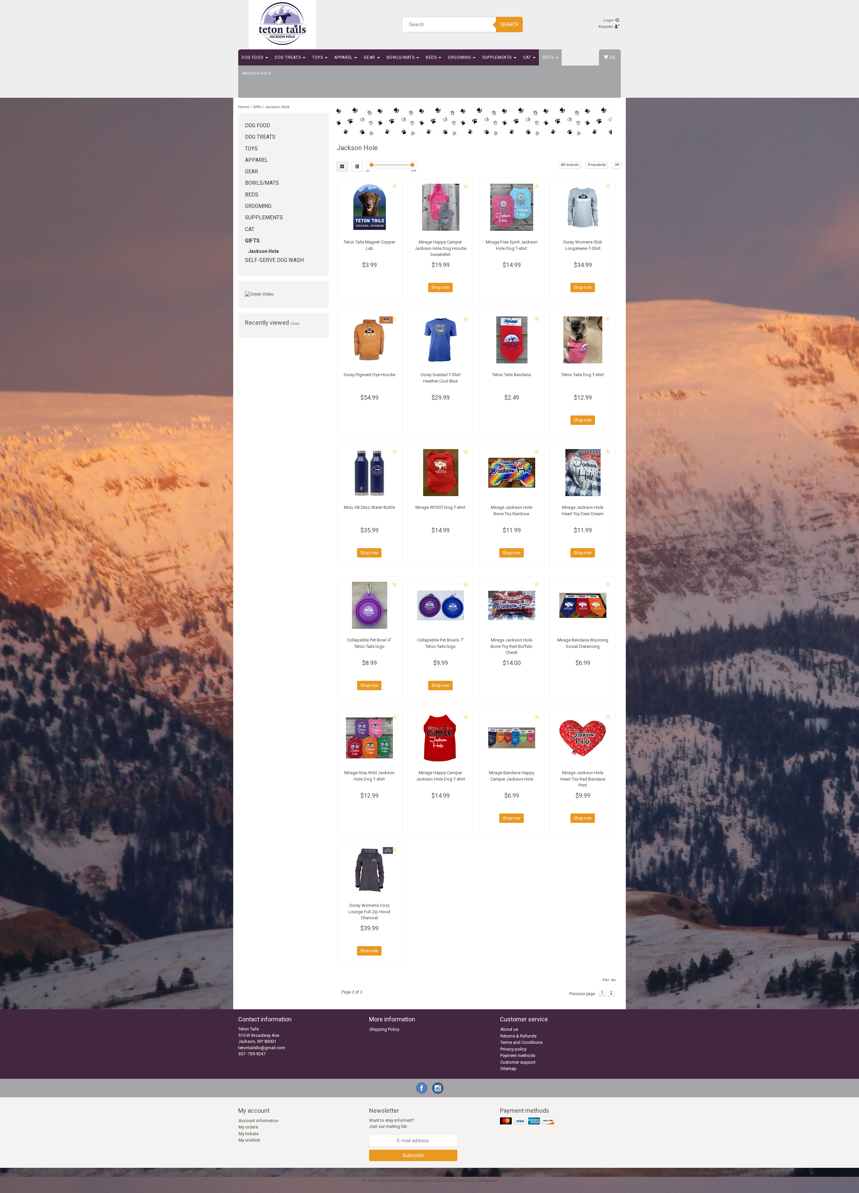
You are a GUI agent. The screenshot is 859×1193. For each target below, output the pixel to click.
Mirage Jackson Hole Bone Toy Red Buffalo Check (512, 646)
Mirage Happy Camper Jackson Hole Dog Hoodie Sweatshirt (440, 248)
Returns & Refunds (518, 1036)
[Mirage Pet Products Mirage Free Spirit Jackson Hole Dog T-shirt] (511, 207)
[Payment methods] (527, 1121)
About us (509, 1029)
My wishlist (249, 1140)
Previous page (582, 993)
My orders (248, 1127)
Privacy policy (513, 1049)
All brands (570, 165)
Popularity (597, 165)
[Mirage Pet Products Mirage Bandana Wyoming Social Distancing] (582, 605)
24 (617, 165)
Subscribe (413, 1155)
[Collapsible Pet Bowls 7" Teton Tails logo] (440, 605)
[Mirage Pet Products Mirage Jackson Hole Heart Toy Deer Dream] (582, 472)
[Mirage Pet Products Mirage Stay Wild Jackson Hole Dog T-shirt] (369, 738)
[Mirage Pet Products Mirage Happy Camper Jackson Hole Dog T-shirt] (440, 738)
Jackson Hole (256, 73)
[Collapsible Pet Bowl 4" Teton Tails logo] (369, 605)
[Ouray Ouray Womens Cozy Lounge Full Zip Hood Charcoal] (369, 870)
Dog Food (253, 57)
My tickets (248, 1133)
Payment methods (517, 1055)
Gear (370, 57)
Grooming (460, 57)
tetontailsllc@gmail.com (261, 1047)
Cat (528, 57)
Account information (259, 1120)
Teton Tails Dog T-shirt (582, 374)
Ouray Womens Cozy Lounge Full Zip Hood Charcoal (369, 911)
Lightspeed (486, 1180)
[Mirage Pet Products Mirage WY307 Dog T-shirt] (440, 472)
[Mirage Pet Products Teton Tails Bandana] (511, 340)
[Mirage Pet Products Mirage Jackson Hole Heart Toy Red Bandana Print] (582, 738)
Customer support (518, 1062)
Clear (295, 323)
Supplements (497, 57)
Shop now (440, 287)
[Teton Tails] (282, 23)
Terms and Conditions (521, 1042)
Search (509, 24)
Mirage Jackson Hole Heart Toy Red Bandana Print (582, 778)
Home (243, 107)
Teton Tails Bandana (511, 374)
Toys (318, 57)
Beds (432, 57)
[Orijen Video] (283, 294)
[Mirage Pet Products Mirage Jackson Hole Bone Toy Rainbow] (511, 472)
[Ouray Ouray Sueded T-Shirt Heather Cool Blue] (440, 340)
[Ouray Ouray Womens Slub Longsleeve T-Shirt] (582, 207)
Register (606, 27)
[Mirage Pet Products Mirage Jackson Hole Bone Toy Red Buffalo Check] (511, 605)
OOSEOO (439, 1180)
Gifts (548, 57)
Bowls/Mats (401, 57)
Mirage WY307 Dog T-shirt (440, 507)
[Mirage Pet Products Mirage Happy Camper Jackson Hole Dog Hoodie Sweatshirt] (440, 207)
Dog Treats (288, 57)
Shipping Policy (384, 1029)
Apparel (344, 57)
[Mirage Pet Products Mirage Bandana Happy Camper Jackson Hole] (511, 738)
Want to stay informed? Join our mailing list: (391, 1123)
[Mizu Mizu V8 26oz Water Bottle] (369, 472)
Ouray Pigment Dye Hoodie (369, 374)
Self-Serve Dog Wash (274, 260)
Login (609, 20)
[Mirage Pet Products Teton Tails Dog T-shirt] (582, 340)
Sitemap (508, 1068)
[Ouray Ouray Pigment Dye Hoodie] (369, 340)
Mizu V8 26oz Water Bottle (369, 507)
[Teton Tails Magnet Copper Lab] (369, 207)
